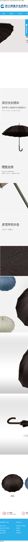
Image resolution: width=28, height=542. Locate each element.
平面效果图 (18, 532)
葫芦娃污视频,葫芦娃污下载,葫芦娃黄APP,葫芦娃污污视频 (12, 0)
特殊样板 (18, 528)
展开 (26, 30)
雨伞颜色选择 (3, 530)
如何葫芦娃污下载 (4, 522)
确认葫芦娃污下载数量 (4, 528)
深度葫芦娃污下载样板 (20, 525)
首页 (4, 13)
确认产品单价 (3, 525)
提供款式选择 (3, 532)
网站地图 (2, 541)
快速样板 (18, 530)
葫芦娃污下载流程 (7, 17)
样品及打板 (19, 522)
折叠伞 (11, 13)
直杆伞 (20, 13)
